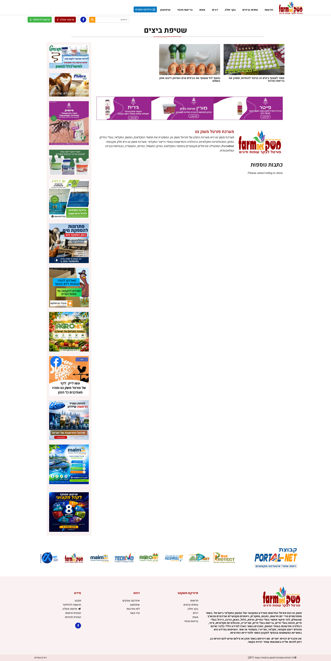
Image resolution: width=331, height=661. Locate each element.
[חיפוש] (92, 20)
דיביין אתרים (40, 657)
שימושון (165, 10)
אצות (202, 10)
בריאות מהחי (185, 10)
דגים (215, 10)
